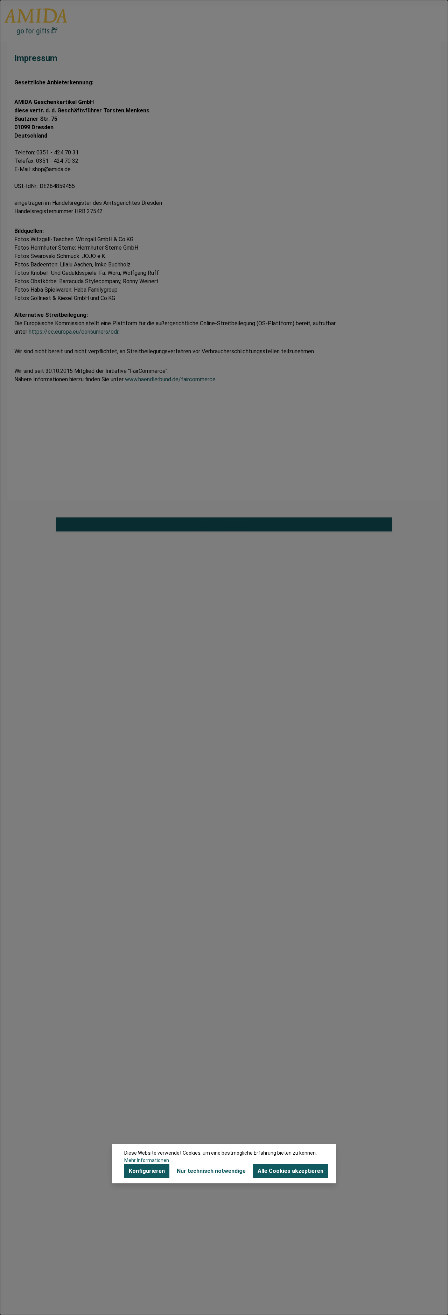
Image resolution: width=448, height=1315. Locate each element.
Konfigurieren (147, 1171)
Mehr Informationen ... (148, 1160)
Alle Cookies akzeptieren (290, 1171)
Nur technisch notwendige (211, 1171)
